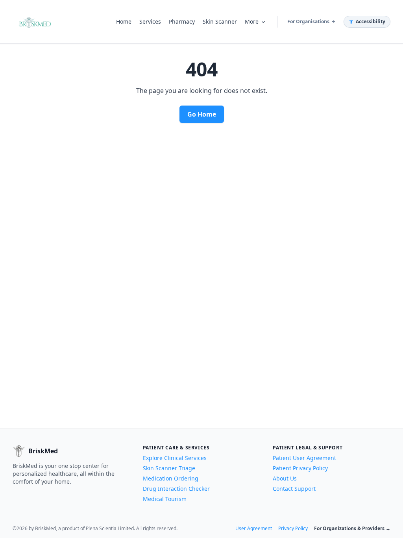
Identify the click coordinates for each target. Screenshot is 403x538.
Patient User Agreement (304, 458)
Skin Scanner (220, 21)
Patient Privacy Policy (300, 468)
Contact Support (294, 488)
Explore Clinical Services (175, 458)
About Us (285, 478)
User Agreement (253, 528)
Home (123, 21)
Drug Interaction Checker (176, 488)
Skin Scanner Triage (169, 468)
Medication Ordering (170, 478)
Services (150, 21)
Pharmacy (182, 21)
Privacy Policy (293, 528)
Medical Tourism (165, 499)
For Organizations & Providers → (352, 528)
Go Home (201, 114)
